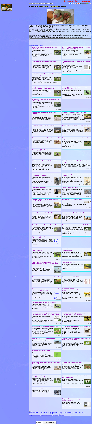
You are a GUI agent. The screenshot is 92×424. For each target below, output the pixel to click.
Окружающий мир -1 (34, 412)
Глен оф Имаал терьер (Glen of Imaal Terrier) (43, 212)
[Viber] (85, 3)
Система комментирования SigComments (36, 45)
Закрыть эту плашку (50, 422)
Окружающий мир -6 (34, 413)
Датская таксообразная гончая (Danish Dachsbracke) (76, 326)
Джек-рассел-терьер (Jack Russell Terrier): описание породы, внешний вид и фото (76, 339)
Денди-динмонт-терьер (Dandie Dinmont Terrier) (45, 326)
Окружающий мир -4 (68, 412)
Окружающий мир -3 (57, 412)
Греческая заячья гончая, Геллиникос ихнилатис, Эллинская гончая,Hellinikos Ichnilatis (75, 314)
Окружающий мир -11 (34, 415)
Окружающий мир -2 (46, 412)
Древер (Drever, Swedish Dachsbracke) (72, 362)
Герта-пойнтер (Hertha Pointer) (40, 237)
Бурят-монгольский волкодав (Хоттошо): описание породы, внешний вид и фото (76, 48)
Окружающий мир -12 (46, 415)
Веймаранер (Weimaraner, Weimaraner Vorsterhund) (75, 112)
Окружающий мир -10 (79, 413)
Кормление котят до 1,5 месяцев (41, 350)
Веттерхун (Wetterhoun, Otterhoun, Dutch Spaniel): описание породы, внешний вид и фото (45, 87)
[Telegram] (88, 3)
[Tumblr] (83, 3)
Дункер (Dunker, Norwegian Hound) (41, 376)
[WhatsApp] (87, 3)
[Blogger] (75, 3)
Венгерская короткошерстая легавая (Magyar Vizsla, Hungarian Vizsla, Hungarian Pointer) (76, 138)
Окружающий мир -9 (68, 413)
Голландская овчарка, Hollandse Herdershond (44, 302)
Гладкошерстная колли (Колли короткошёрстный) (45, 276)
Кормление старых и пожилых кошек (72, 199)
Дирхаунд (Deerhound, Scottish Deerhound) (43, 338)
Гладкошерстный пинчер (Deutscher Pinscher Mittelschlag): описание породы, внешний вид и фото (45, 263)
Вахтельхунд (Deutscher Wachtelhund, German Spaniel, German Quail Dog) (74, 87)
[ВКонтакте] (70, 3)
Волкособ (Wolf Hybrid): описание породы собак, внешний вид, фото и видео (45, 175)
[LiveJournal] (81, 3)
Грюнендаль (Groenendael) (39, 187)
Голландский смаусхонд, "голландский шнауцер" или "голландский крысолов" (45, 289)
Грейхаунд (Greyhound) (68, 262)
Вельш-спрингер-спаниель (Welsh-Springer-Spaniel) (46, 137)
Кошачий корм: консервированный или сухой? (75, 125)
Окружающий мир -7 (46, 413)
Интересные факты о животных (78, 1)
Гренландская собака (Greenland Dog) (72, 187)
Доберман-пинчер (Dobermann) (40, 388)
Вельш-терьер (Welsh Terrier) (40, 149)
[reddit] (79, 3)
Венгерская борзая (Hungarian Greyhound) (43, 125)
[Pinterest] (90, 3)
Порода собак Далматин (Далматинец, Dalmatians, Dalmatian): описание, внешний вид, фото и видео (45, 314)
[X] (73, 3)
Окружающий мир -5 (79, 412)
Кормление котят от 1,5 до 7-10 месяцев (72, 276)
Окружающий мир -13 (58, 415)
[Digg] (77, 3)
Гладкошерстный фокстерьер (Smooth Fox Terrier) (75, 224)
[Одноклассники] (71, 3)
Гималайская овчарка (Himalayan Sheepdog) (44, 224)
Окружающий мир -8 (57, 413)
